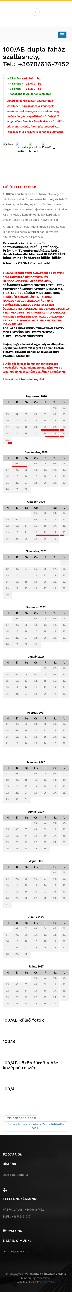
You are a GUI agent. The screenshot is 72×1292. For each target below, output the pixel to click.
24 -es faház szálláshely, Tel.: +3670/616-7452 (36, 1126)
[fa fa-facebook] (36, 12)
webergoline (48, 1282)
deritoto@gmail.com (16, 1251)
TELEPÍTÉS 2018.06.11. (21, 1118)
